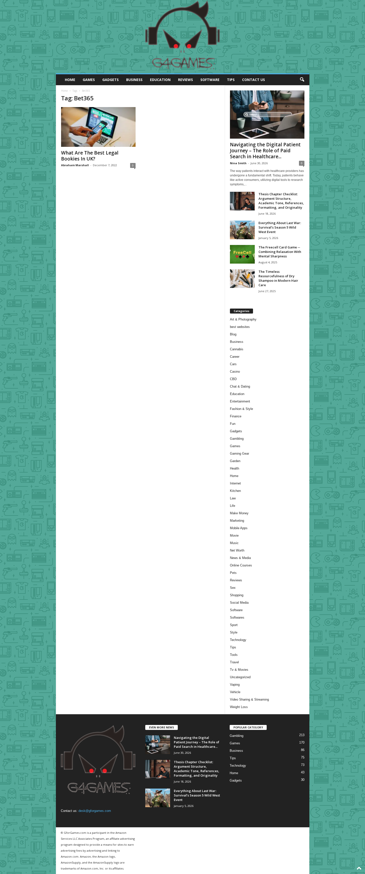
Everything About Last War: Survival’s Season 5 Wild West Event (279, 227)
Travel (234, 662)
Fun (232, 424)
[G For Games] (182, 36)
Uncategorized (240, 677)
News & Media (240, 558)
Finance (235, 416)
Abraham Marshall (75, 165)
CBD (233, 379)
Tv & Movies (239, 670)
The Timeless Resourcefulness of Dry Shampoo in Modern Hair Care (278, 278)
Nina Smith (238, 163)
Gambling (237, 438)
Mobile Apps (239, 528)
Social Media (239, 602)
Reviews (185, 79)
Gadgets (110, 79)
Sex (233, 588)
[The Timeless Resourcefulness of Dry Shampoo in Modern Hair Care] (242, 278)
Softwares (237, 617)
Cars (233, 364)
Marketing (237, 520)
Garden (235, 461)
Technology (238, 640)
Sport (234, 625)
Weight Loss (239, 707)
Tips (231, 79)
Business (134, 79)
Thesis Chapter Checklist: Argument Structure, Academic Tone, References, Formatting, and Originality (281, 201)
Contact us (253, 79)
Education (160, 79)
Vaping (235, 684)
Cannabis (236, 349)
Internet (235, 483)
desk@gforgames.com (94, 811)
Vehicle (235, 692)
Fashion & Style (241, 409)
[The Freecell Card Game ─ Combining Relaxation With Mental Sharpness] (242, 254)
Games (89, 79)
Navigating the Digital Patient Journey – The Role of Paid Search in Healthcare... (265, 150)
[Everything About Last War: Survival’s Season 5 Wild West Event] (242, 230)
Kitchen (235, 491)
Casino (235, 371)
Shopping (236, 595)
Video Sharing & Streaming (249, 699)
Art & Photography (243, 319)
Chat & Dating (240, 386)
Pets (233, 573)
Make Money (239, 513)
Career (234, 356)
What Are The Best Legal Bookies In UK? (89, 156)
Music (234, 543)
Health (234, 468)
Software (209, 79)
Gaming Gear (239, 453)
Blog (233, 334)
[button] (301, 79)
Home (70, 79)
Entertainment (240, 401)
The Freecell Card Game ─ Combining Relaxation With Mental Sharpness (279, 251)
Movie (234, 535)
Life (232, 506)
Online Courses (241, 565)
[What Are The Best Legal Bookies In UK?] (98, 127)
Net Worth (237, 550)
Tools (234, 655)
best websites (240, 327)
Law (233, 498)
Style (233, 632)
